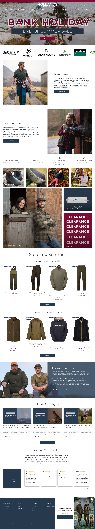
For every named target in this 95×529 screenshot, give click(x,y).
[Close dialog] (92, 499)
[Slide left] (4, 1)
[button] (84, 5)
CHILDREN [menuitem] (44, 9)
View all (47, 304)
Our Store (34, 511)
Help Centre (6, 506)
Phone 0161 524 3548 (59, 164)
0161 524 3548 (21, 508)
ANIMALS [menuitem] (54, 9)
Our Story (34, 506)
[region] (56, 478)
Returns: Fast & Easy (8, 508)
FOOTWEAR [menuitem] (22, 9)
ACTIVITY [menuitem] (63, 9)
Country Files (35, 508)
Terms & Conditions (51, 506)
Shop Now (47, 38)
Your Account (6, 511)
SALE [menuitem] (79, 9)
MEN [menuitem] (5, 9)
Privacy (48, 508)
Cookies (48, 511)
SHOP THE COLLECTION (65, 517)
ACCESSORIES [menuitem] (33, 9)
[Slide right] (91, 1)
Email (19, 506)
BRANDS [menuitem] (71, 9)
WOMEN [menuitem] (12, 9)
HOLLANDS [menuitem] (87, 9)
